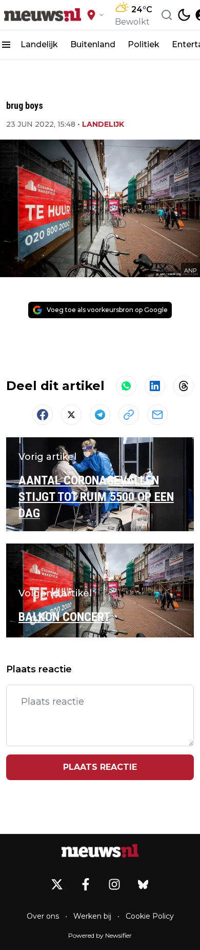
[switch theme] (184, 15)
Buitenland (92, 44)
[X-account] (57, 884)
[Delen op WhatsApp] (126, 386)
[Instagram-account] (114, 884)
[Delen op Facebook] (42, 414)
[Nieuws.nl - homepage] (42, 15)
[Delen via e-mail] (157, 414)
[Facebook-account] (85, 884)
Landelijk (39, 44)
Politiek (143, 44)
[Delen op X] (71, 414)
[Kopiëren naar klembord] (128, 414)
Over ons (43, 916)
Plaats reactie (100, 767)
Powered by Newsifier (100, 935)
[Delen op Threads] (183, 386)
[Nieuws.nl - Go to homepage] (100, 851)
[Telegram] (100, 414)
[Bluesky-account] (143, 884)
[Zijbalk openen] (6, 44)
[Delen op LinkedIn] (155, 386)
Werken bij (92, 916)
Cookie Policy (150, 916)
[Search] (167, 15)
